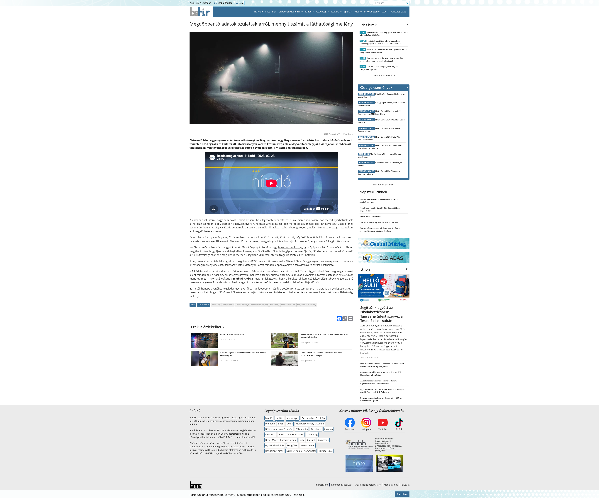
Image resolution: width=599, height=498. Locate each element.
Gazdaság (321, 11)
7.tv (384, 11)
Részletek (298, 495)
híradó (268, 418)
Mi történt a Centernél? (370, 216)
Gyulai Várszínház (274, 445)
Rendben (402, 494)
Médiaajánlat (391, 484)
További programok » (384, 184)
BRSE (280, 423)
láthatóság (216, 305)
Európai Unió (326, 450)
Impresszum (321, 484)
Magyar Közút (228, 305)
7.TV (240, 2)
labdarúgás (293, 418)
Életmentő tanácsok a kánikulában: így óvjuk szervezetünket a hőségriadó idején (380, 229)
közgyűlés (292, 445)
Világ (357, 11)
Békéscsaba (302, 429)
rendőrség (312, 434)
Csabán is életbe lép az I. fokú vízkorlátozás (379, 222)
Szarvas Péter (308, 445)
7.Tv (302, 439)
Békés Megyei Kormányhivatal (281, 439)
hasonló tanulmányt (290, 247)
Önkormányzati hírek (290, 11)
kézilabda (270, 434)
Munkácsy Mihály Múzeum (310, 423)
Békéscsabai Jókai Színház (278, 429)
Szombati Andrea (288, 305)
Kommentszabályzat (341, 484)
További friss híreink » (383, 75)
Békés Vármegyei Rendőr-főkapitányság (252, 305)
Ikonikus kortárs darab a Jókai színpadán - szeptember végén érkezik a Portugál (382, 59)
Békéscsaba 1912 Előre (314, 418)
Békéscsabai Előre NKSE (291, 434)
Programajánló (372, 11)
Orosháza (316, 429)
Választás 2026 (398, 11)
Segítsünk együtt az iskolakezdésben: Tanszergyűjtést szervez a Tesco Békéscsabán (380, 42)
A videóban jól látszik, (203, 220)
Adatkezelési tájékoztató (368, 484)
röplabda (270, 423)
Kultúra (335, 11)
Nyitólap (258, 11)
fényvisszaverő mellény (306, 305)
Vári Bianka (348, 134)
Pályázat (405, 484)
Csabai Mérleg (224, 2)
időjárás (328, 429)
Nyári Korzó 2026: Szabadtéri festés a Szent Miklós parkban (379, 112)
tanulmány (274, 305)
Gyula (290, 423)
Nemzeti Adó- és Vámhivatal (301, 450)
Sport (347, 11)
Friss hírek (270, 11)
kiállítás (279, 418)
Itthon (308, 11)
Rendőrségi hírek (274, 450)
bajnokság (323, 439)
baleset (311, 439)
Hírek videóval (203, 305)
